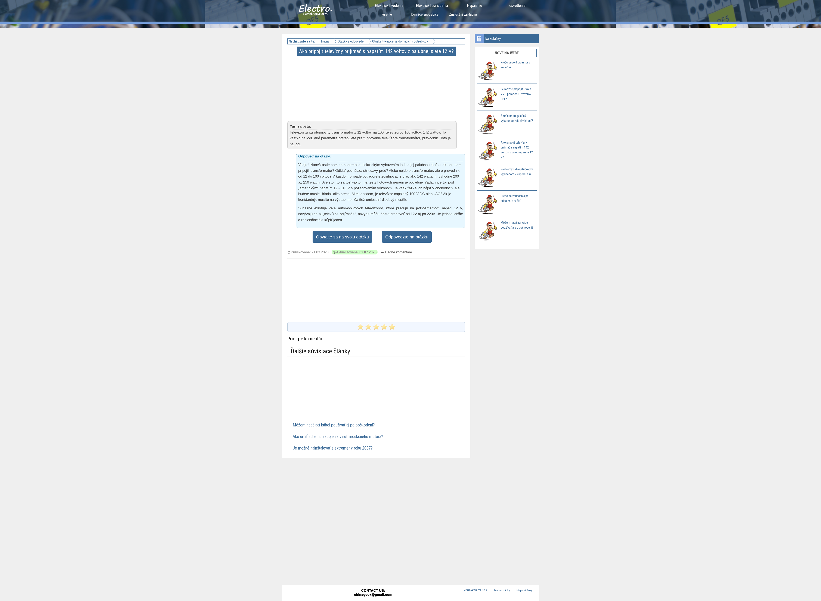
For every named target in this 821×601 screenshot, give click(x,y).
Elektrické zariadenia (432, 5)
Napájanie (474, 5)
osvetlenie (517, 5)
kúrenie (387, 14)
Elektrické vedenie (389, 5)
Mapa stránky (502, 590)
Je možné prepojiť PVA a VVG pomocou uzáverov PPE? (516, 94)
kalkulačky (493, 38)
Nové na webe (507, 53)
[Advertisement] (377, 85)
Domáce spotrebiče (425, 14)
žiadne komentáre (398, 252)
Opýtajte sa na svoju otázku (342, 237)
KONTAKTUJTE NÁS (475, 590)
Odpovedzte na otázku (406, 237)
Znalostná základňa (463, 14)
